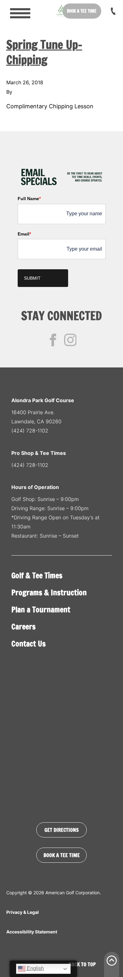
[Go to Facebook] (53, 340)
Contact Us (28, 643)
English (35, 968)
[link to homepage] (61, 11)
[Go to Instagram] (70, 340)
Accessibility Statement (31, 931)
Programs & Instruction (49, 592)
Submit (32, 278)
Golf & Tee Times (36, 575)
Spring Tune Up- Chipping (44, 52)
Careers (23, 626)
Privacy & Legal (22, 912)
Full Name (29, 198)
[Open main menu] (15, 11)
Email (24, 233)
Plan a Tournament (40, 609)
